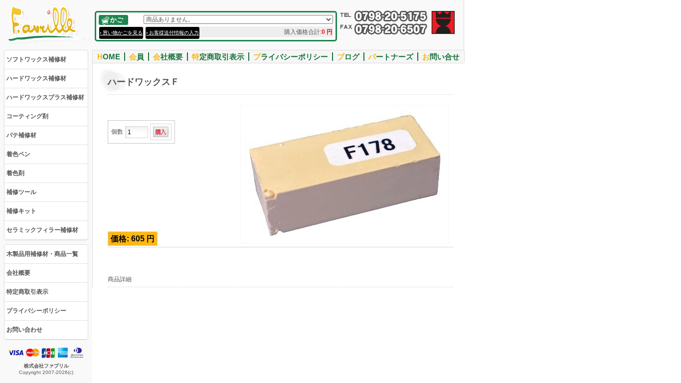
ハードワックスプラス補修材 (45, 97)
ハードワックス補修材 (36, 78)
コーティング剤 (27, 116)
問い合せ (441, 56)
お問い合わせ (24, 329)
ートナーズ (390, 56)
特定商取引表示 (27, 291)
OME (108, 56)
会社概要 (18, 272)
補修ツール (21, 192)
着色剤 (15, 173)
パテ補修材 (21, 135)
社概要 (168, 56)
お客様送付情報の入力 (174, 32)
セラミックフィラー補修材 (42, 229)
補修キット (21, 210)
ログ (348, 56)
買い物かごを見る (123, 32)
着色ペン (18, 154)
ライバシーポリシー (290, 56)
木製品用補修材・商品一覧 (42, 253)
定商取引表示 (218, 56)
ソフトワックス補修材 (36, 59)
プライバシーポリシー (36, 310)
